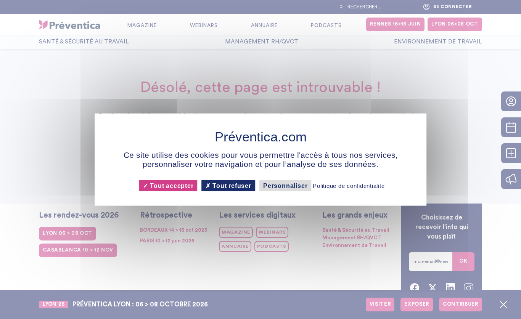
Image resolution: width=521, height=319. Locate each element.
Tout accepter (170, 186)
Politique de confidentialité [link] (348, 186)
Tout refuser (231, 186)
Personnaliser (285, 186)
